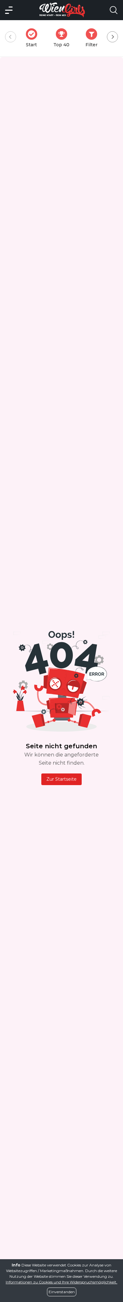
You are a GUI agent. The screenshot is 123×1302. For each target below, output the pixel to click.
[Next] (112, 36)
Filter (93, 38)
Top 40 (63, 38)
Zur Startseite (61, 779)
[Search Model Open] (113, 10)
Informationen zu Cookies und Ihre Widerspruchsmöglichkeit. (61, 1282)
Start (33, 38)
